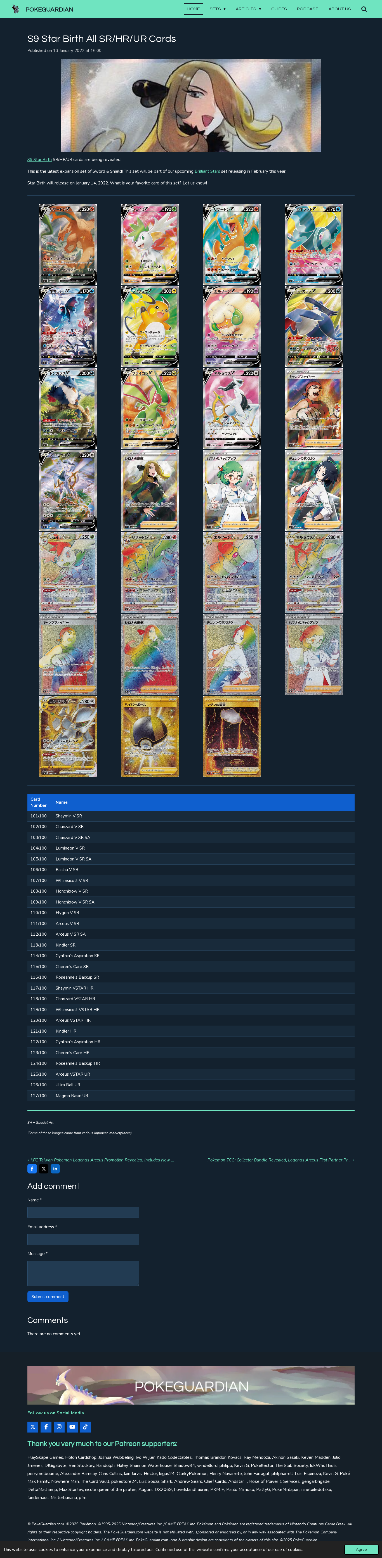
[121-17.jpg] (68, 654)
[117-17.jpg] (68, 572)
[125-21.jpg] (68, 736)
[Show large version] (191, 105)
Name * (34, 1200)
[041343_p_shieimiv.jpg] (150, 244)
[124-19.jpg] (314, 654)
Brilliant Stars (208, 171)
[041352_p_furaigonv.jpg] (150, 408)
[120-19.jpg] (314, 572)
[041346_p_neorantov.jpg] (314, 244)
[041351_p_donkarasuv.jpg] (68, 408)
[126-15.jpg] (150, 736)
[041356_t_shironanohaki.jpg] (150, 490)
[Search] (364, 9)
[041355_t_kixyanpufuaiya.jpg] (314, 408)
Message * (37, 1253)
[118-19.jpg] (150, 572)
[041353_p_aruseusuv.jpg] (232, 408)
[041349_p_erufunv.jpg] (232, 326)
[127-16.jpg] (232, 736)
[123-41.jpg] (232, 654)
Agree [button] (361, 1549)
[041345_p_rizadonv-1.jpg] (68, 244)
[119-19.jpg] (232, 572)
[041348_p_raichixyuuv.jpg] (150, 326)
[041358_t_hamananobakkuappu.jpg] (232, 490)
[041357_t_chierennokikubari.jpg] (314, 490)
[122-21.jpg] (150, 654)
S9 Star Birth (39, 159)
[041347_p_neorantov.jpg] (68, 326)
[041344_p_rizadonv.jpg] (232, 244)
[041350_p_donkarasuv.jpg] (314, 326)
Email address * (42, 1227)
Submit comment (48, 1296)
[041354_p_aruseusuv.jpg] (68, 490)
